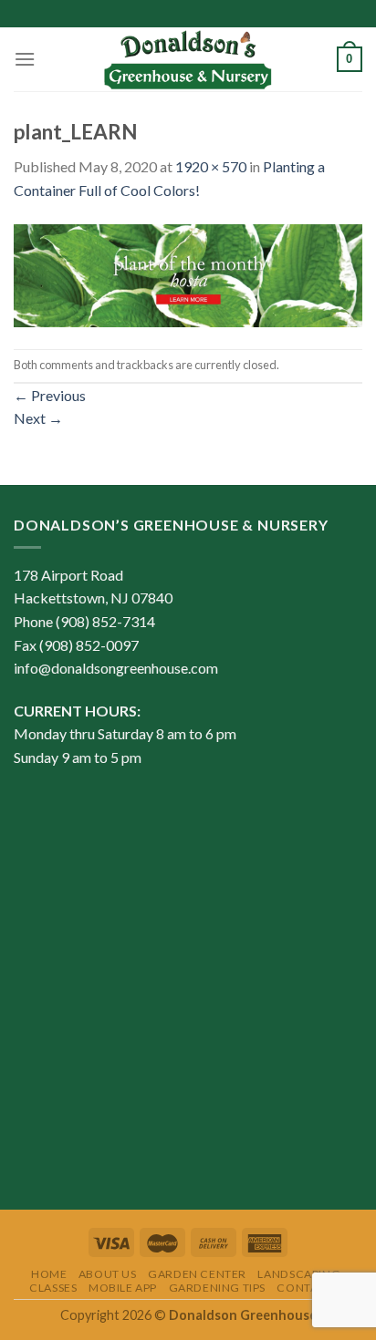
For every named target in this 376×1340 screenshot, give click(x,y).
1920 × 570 (210, 166)
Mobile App (123, 1287)
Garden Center (197, 1274)
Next (38, 418)
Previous (50, 395)
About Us (107, 1274)
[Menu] (25, 58)
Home (49, 1274)
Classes (53, 1287)
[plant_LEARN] (188, 273)
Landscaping (298, 1274)
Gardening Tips (217, 1287)
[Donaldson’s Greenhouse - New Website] (188, 59)
